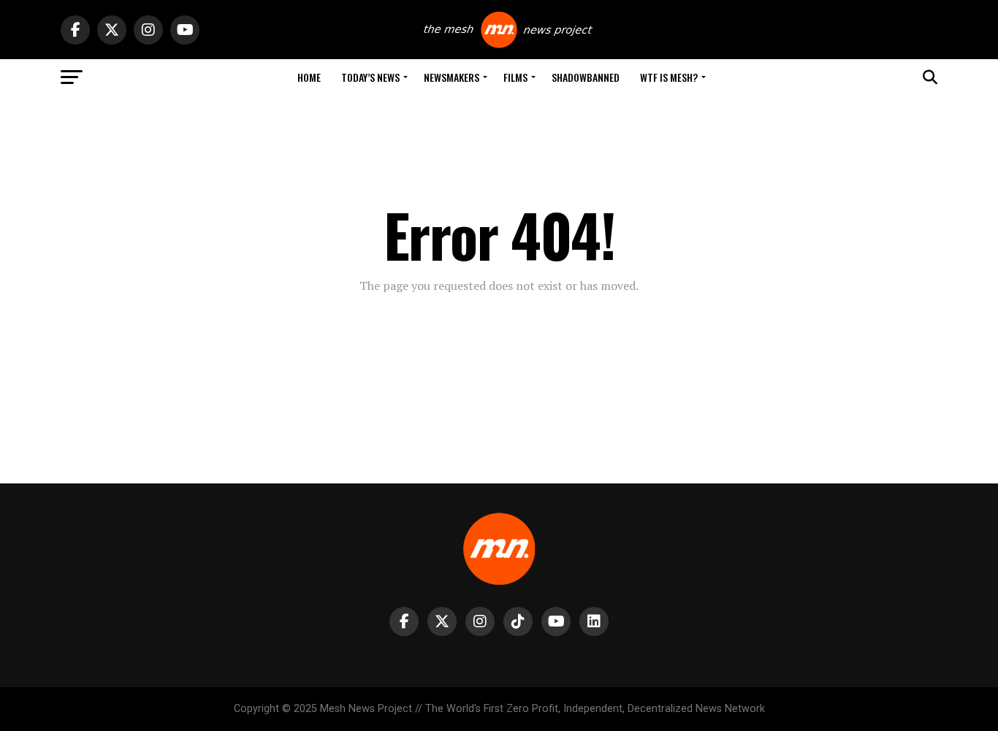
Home (309, 77)
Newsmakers (451, 77)
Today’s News (370, 77)
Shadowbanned (586, 77)
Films (515, 77)
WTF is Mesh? (669, 77)
